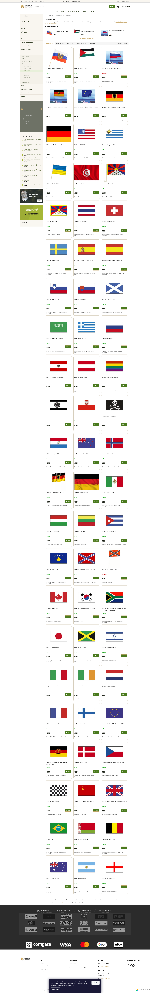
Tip (27, 123)
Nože (22, 85)
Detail (68, 76)
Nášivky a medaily (26, 56)
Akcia (28, 119)
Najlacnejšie (60, 43)
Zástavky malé (27, 70)
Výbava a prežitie (26, 46)
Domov (42, 963)
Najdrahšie (70, 43)
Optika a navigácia (26, 89)
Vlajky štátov (26, 75)
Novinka (28, 121)
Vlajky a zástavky (26, 63)
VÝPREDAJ (24, 32)
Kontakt (42, 972)
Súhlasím (95, 982)
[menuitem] (57, 11)
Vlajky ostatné (27, 77)
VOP (84, 1)
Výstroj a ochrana (26, 49)
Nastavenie (55, 989)
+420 (104, 966)
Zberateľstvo (25, 53)
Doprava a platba (76, 1)
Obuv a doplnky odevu (27, 42)
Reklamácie (72, 974)
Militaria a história (26, 82)
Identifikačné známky (27, 61)
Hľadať (112, 6)
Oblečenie (24, 38)
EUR (118, 1)
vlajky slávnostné (53, 23)
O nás (42, 967)
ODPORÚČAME (25, 21)
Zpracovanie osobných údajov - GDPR (78, 967)
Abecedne (92, 43)
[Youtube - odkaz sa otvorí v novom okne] (133, 965)
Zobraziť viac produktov (86, 38)
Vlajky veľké (26, 79)
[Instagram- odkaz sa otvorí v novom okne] (131, 965)
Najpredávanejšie (82, 43)
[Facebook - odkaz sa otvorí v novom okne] (128, 965)
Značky (23, 96)
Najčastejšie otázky (45, 969)
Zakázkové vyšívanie (45, 965)
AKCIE (23, 25)
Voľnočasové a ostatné (28, 92)
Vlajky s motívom (27, 68)
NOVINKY (23, 28)
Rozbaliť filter (31, 128)
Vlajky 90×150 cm (27, 66)
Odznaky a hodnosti (26, 58)
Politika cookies (73, 969)
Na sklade (30, 115)
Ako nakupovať (65, 1)
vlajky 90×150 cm (119, 22)
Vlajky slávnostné (27, 73)
